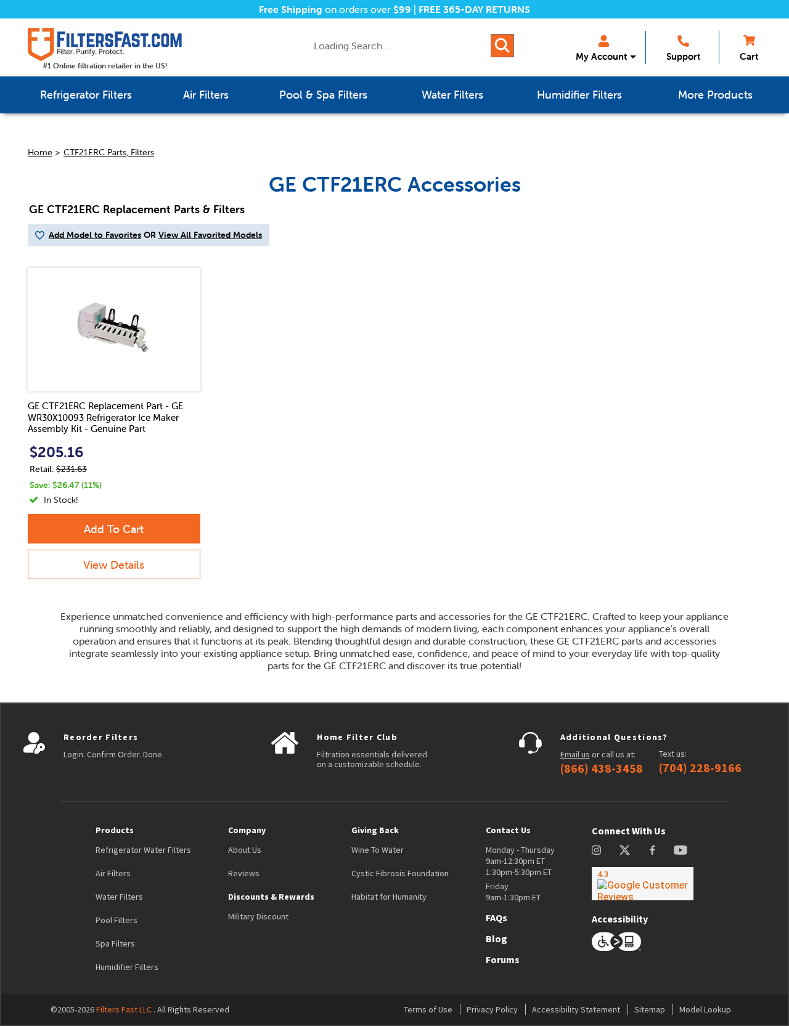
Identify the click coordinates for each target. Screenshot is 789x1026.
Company (247, 830)
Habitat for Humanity (389, 896)
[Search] (502, 45)
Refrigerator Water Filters (143, 849)
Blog (496, 938)
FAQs (496, 917)
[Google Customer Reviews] (642, 883)
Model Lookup (705, 1009)
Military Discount (258, 916)
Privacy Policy (492, 1009)
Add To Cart (114, 529)
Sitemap (649, 1009)
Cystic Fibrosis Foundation (400, 873)
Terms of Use (428, 1009)
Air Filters (113, 873)
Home (40, 152)
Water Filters (119, 896)
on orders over (335, 9)
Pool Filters (116, 920)
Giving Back (375, 830)
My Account (601, 56)
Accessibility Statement (576, 1009)
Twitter (625, 850)
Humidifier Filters (127, 966)
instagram (596, 850)
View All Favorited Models (210, 234)
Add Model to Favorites (95, 234)
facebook (652, 850)
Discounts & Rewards (271, 896)
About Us (244, 849)
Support (683, 56)
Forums (503, 959)
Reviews (244, 873)
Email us (575, 754)
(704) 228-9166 (700, 768)
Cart (749, 56)
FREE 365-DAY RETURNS (474, 9)
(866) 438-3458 (601, 768)
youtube (680, 850)
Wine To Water (377, 849)
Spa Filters (115, 943)
